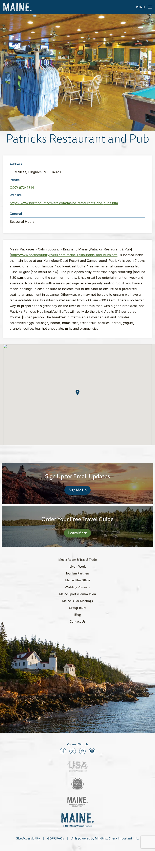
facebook (63, 751)
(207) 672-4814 (22, 188)
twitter (72, 751)
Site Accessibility (28, 838)
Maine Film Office (77, 580)
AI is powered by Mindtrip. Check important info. (105, 838)
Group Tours (77, 607)
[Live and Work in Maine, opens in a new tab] (77, 784)
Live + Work (77, 566)
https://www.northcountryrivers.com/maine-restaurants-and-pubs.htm (64, 203)
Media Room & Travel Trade (77, 559)
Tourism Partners (78, 573)
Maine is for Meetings (77, 600)
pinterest (82, 751)
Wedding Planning (77, 587)
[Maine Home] (17, 7)
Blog (77, 614)
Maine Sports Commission (77, 594)
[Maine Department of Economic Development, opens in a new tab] (77, 802)
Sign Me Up (78, 490)
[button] (77, 72)
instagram (92, 751)
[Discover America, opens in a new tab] (77, 766)
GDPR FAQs (55, 838)
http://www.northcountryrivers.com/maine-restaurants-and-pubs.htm (64, 255)
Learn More (77, 532)
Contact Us (77, 621)
